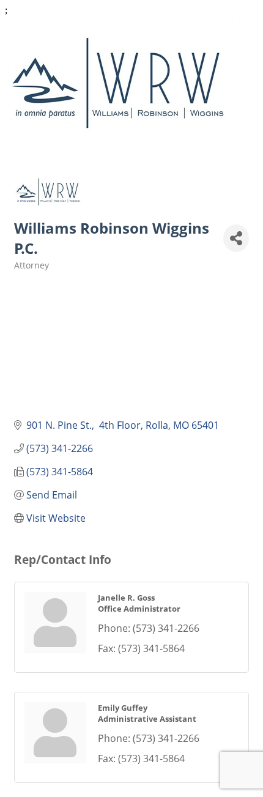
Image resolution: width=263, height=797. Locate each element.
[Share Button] (236, 238)
